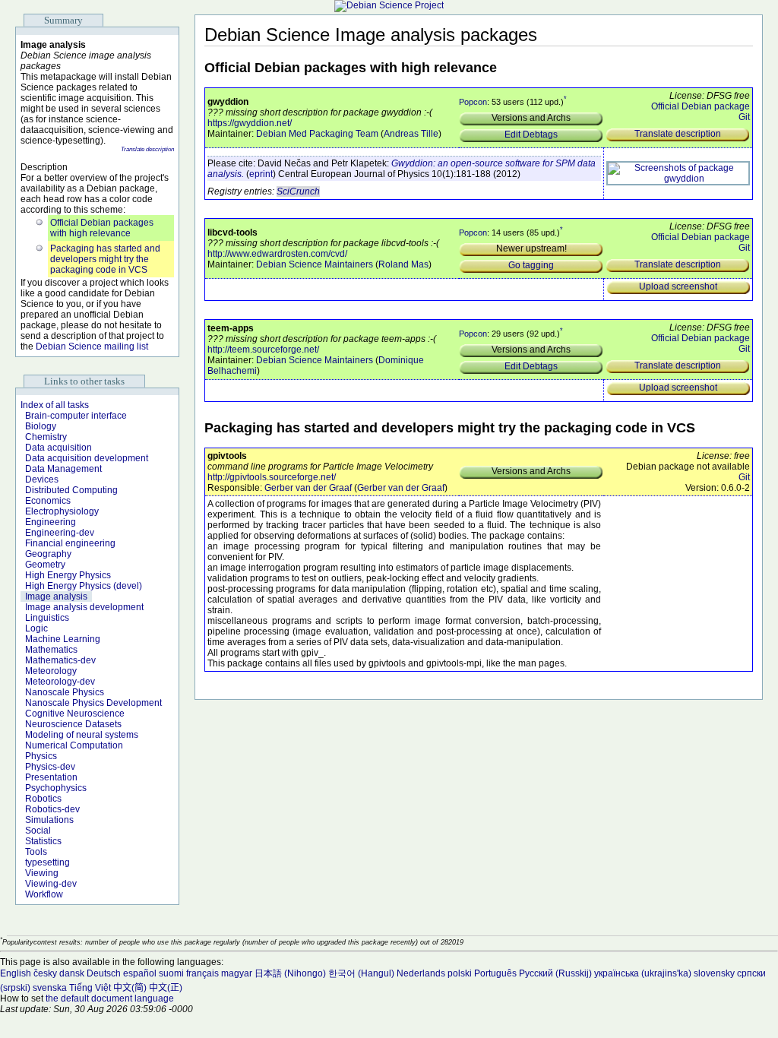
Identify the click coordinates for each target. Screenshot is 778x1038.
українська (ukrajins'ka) (642, 973)
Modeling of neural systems (81, 734)
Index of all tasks (55, 405)
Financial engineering (70, 543)
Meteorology (51, 671)
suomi (171, 973)
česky (45, 973)
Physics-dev (50, 766)
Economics (48, 500)
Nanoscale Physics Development (93, 703)
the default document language (110, 998)
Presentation (51, 777)
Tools (36, 852)
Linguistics (47, 617)
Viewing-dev (51, 883)
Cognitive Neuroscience (75, 713)
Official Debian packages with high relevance (101, 228)
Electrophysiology (62, 511)
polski (460, 973)
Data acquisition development (86, 458)
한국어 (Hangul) (361, 973)
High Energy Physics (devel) (83, 586)
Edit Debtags (531, 134)
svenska (50, 988)
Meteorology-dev (60, 681)
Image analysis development (84, 607)
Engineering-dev (59, 532)
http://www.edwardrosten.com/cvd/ (277, 253)
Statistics (43, 841)
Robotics (43, 798)
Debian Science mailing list (92, 346)
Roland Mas (403, 264)
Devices (42, 479)
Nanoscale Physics (64, 692)
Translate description (147, 149)
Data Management (63, 469)
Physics (41, 756)
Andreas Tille (411, 133)
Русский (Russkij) (555, 973)
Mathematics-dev (60, 660)
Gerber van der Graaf (308, 488)
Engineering (50, 522)
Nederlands (421, 973)
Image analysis (56, 596)
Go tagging (531, 265)
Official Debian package (700, 106)
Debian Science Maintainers (314, 264)
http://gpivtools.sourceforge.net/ (271, 477)
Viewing (42, 873)
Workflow (44, 894)
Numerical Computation (74, 745)
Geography (48, 554)
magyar (236, 973)
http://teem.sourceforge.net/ (263, 349)
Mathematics (51, 649)
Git (744, 117)
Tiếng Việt (90, 988)
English (15, 973)
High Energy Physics (68, 575)
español (140, 973)
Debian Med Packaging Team (317, 133)
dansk (71, 973)
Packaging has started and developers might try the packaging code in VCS (105, 259)
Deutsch (104, 973)
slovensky (714, 973)
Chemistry (46, 437)
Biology (40, 426)
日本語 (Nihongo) (290, 973)
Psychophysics (56, 788)
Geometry (45, 564)
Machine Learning (62, 639)
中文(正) (165, 988)
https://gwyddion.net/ (249, 123)
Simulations (49, 820)
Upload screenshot (678, 286)
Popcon (473, 101)
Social (38, 830)
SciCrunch (298, 191)
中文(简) (130, 988)
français (202, 973)
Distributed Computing (71, 490)
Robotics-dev (52, 809)
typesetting (47, 862)
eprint (261, 174)
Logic (36, 628)
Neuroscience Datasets (73, 724)
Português (495, 973)
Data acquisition (58, 447)
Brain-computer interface (76, 415)
